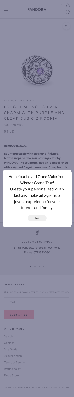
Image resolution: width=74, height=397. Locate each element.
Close (37, 218)
